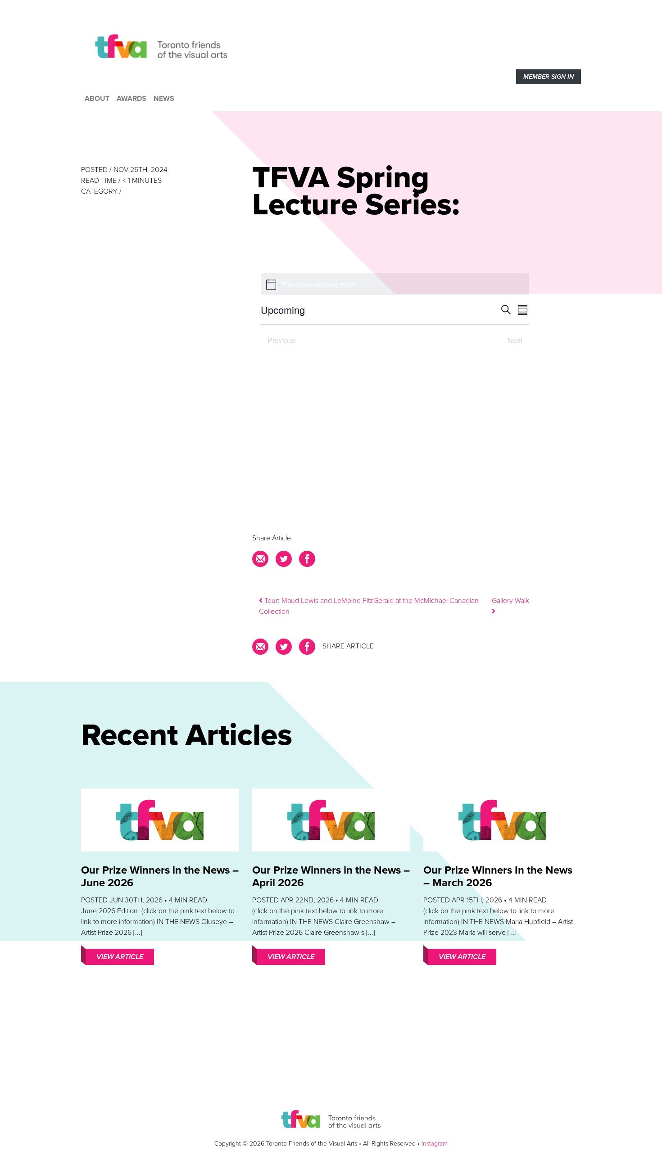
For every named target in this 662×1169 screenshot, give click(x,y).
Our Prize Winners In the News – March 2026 (497, 876)
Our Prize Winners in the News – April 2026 (331, 876)
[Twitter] (283, 562)
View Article (119, 956)
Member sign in (548, 77)
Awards (131, 98)
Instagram (435, 1143)
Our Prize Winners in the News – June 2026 (160, 876)
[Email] (262, 562)
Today (395, 339)
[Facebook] (307, 562)
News (164, 98)
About (97, 98)
